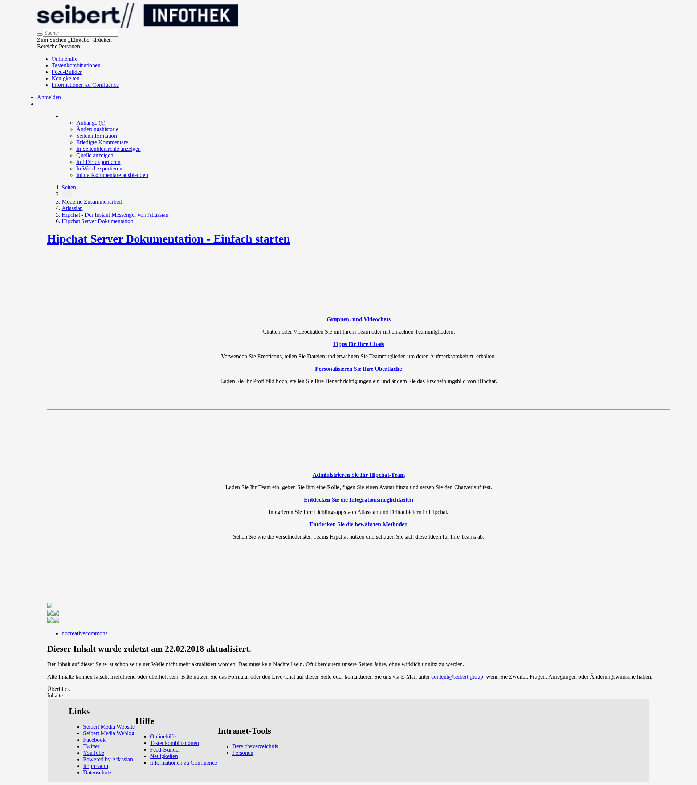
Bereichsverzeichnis (255, 746)
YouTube (93, 753)
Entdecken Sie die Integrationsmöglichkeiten (358, 499)
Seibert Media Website (109, 727)
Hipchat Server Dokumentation (97, 221)
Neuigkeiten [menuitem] (66, 78)
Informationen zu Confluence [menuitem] (85, 85)
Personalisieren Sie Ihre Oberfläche (358, 369)
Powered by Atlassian (108, 759)
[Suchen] (40, 34)
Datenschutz (97, 772)
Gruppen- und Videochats (359, 319)
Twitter (91, 746)
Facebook (94, 740)
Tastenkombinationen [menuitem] (76, 65)
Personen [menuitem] (242, 753)
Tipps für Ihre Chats (358, 344)
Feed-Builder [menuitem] (67, 72)
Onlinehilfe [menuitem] (64, 59)
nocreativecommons (84, 633)
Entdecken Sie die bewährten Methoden (358, 524)
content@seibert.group (457, 676)
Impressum (95, 766)
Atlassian (72, 208)
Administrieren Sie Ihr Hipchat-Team (359, 475)
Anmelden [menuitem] (49, 97)
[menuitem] (90, 123)
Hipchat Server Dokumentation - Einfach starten (168, 238)
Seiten (69, 187)
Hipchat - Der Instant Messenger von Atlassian (115, 215)
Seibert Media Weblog (108, 733)
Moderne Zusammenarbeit (92, 201)
